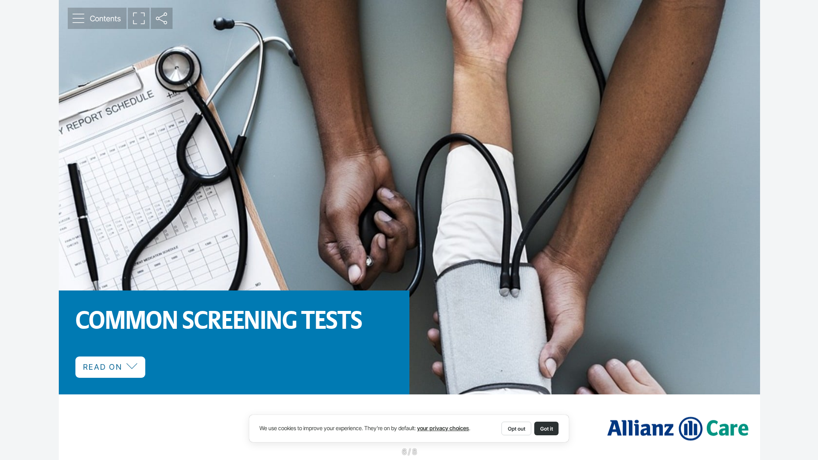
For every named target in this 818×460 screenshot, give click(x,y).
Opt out (516, 429)
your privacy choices (443, 428)
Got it (546, 429)
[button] (97, 18)
